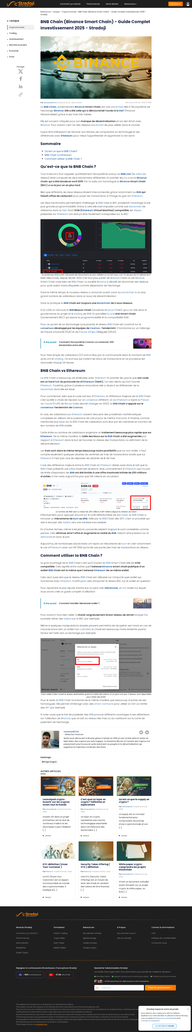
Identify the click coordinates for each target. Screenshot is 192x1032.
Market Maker (60, 947)
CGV (154, 933)
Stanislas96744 (50, 102)
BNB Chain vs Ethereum (58, 155)
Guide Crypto (22, 952)
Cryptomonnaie (16, 27)
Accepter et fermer (164, 1026)
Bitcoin (68, 403)
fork (57, 381)
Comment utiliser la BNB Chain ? (63, 158)
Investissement (16, 39)
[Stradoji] (20, 3)
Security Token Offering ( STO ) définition (95, 865)
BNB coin (126, 174)
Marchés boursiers (18, 45)
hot (124, 588)
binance (107, 566)
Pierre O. (49, 871)
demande (46, 536)
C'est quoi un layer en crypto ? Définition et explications (93, 802)
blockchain (117, 106)
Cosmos (95, 328)
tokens (67, 522)
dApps (137, 210)
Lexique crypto (89, 947)
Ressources (45, 11)
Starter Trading (60, 933)
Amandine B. (51, 809)
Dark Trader (59, 943)
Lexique (14, 20)
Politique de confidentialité (165, 1018)
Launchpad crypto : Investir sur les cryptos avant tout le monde (56, 802)
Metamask (111, 588)
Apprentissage (89, 938)
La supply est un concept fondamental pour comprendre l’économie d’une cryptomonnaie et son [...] (133, 821)
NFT (47, 707)
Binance (80, 106)
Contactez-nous (159, 943)
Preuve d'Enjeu (87, 332)
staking (78, 313)
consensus (47, 328)
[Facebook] (20, 78)
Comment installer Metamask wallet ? (79, 603)
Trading (13, 33)
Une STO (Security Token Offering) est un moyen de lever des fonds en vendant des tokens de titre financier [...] (95, 883)
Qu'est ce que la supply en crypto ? (134, 801)
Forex (11, 56)
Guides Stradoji (90, 943)
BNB (138, 192)
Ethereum (67, 135)
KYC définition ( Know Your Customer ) (55, 865)
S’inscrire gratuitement (159, 987)
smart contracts (103, 703)
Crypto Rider (59, 938)
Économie (13, 51)
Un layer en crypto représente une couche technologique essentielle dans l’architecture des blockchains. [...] (94, 823)
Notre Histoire (112, 4)
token (139, 174)
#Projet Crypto (49, 762)
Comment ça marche (70, 4)
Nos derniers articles (92, 933)
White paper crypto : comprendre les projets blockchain (132, 867)
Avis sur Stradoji (124, 938)
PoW (56, 403)
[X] (20, 71)
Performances (93, 4)
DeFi (121, 110)
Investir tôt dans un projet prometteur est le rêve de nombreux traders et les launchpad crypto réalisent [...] (57, 823)
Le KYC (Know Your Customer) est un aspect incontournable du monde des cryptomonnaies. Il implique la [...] (56, 883)
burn (76, 518)
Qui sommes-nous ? (126, 933)
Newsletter (21, 947)
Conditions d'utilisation (150, 1021)
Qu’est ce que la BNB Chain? (61, 151)
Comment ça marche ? (27, 933)
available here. (42, 1024)
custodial (85, 629)
